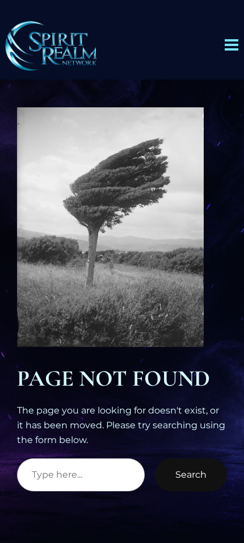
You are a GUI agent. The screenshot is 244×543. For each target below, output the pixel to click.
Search (191, 474)
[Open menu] (231, 45)
